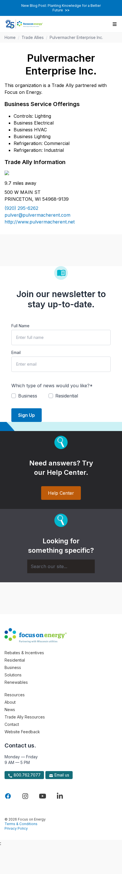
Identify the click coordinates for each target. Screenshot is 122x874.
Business (13, 667)
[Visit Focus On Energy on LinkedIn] (59, 796)
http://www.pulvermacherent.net (40, 222)
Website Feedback (22, 731)
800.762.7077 (26, 774)
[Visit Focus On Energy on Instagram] (25, 796)
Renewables (16, 682)
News (10, 709)
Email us (61, 774)
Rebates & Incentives (24, 652)
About (10, 702)
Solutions (13, 674)
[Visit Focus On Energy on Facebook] (8, 796)
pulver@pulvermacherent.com (37, 215)
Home (10, 37)
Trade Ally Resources (25, 716)
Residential (15, 660)
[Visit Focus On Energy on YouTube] (42, 796)
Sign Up (26, 415)
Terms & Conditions (21, 824)
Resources (15, 694)
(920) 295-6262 (21, 208)
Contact (12, 724)
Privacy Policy (16, 828)
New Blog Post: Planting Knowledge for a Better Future (61, 7)
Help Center (61, 493)
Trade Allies (33, 37)
